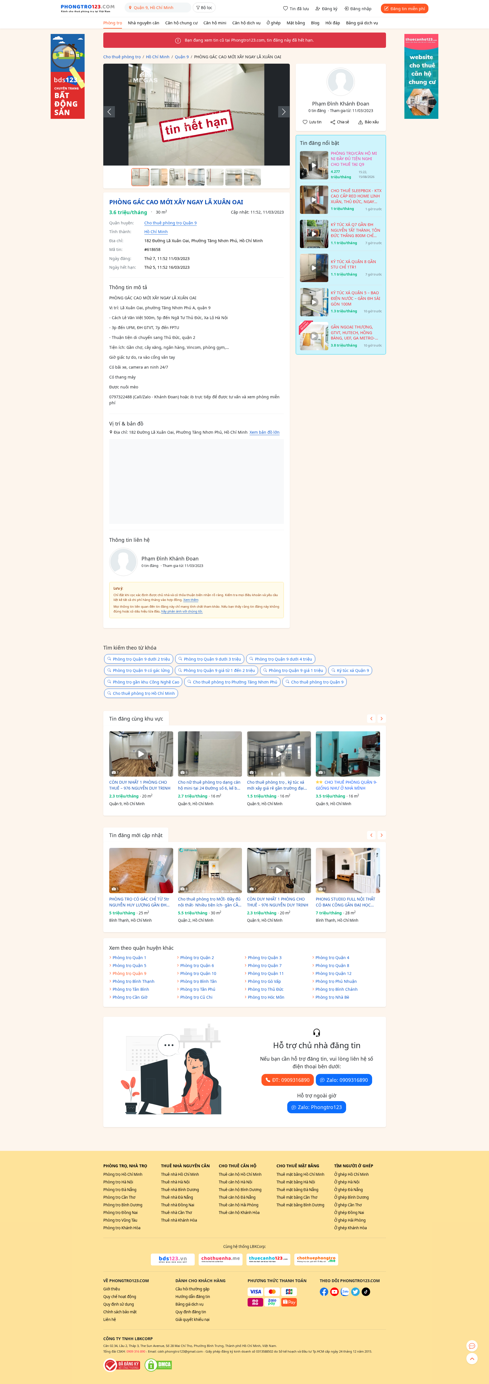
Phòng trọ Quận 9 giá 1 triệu (296, 670)
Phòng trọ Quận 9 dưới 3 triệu (212, 659)
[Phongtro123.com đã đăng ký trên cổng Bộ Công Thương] (121, 1365)
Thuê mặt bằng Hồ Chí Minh (300, 1174)
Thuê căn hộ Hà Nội (235, 1182)
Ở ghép (274, 22)
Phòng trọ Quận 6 (197, 965)
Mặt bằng (296, 22)
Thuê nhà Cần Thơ (176, 1212)
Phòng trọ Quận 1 (129, 957)
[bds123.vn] (173, 1259)
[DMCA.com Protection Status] (158, 1365)
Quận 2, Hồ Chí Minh (195, 920)
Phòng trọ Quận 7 (265, 965)
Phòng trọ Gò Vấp (264, 981)
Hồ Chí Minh (156, 231)
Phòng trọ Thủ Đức (266, 989)
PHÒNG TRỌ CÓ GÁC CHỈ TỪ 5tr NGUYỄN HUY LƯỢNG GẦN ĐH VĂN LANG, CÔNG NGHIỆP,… (139, 902)
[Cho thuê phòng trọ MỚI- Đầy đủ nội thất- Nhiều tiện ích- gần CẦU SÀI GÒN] (210, 870)
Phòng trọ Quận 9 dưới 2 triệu (141, 659)
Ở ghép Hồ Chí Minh (351, 1174)
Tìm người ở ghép (353, 1165)
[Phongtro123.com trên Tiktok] (366, 1294)
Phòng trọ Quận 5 (129, 965)
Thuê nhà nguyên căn (185, 1165)
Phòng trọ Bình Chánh (337, 989)
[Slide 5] (215, 177)
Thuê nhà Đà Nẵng (177, 1197)
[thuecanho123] (268, 1259)
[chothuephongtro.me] (316, 1259)
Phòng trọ (112, 22)
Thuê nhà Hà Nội (175, 1182)
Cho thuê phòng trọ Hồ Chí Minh (144, 693)
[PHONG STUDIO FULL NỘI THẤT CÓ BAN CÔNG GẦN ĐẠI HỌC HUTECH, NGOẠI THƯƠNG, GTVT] (348, 870)
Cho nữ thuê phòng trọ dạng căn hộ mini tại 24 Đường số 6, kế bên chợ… (210, 785)
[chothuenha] (221, 1259)
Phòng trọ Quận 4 (332, 957)
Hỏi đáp (332, 22)
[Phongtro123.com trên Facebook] (324, 1294)
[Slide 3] (178, 177)
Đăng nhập (361, 8)
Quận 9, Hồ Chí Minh (127, 803)
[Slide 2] (159, 177)
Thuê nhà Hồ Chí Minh (180, 1174)
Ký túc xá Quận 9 (353, 670)
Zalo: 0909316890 (347, 1079)
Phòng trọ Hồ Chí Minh (122, 1174)
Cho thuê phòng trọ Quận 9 (170, 222)
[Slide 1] (140, 177)
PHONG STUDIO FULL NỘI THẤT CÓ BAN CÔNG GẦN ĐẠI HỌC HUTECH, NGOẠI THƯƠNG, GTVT (346, 902)
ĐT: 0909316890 (291, 1079)
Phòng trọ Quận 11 (266, 973)
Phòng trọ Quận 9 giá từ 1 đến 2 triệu (219, 670)
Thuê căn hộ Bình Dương (240, 1189)
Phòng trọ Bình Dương (122, 1204)
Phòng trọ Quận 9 (129, 973)
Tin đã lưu (299, 8)
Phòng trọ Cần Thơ (119, 1197)
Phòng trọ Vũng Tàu (120, 1220)
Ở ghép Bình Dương (351, 1197)
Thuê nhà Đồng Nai (177, 1204)
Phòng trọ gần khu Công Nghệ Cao (146, 682)
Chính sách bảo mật (120, 1311)
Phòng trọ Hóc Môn (266, 997)
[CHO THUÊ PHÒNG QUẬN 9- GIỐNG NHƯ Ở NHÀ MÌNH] (348, 754)
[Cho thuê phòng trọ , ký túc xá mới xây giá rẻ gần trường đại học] (279, 754)
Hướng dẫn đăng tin (192, 1296)
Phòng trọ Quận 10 (198, 973)
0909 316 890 (135, 1351)
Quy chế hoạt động (119, 1296)
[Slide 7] (252, 177)
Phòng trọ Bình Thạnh (134, 981)
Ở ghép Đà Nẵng (348, 1189)
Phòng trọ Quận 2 (197, 957)
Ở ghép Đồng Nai (349, 1212)
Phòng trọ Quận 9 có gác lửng (141, 670)
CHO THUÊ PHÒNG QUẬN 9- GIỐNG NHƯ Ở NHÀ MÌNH (346, 785)
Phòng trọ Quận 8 (332, 965)
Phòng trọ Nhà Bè (332, 997)
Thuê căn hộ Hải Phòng (238, 1204)
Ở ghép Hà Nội (346, 1182)
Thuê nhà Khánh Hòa (179, 1220)
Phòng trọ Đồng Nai (120, 1212)
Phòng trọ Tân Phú (197, 989)
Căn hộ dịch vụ (246, 22)
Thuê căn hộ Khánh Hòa (239, 1212)
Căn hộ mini (214, 22)
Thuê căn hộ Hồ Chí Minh (240, 1174)
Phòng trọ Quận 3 (265, 957)
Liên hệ (109, 1319)
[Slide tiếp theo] (281, 111)
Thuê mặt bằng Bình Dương (300, 1204)
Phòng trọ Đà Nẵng (119, 1189)
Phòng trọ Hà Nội (118, 1182)
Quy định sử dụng (118, 1304)
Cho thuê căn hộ (237, 1165)
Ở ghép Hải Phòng (350, 1220)
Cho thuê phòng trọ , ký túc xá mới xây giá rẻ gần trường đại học (275, 785)
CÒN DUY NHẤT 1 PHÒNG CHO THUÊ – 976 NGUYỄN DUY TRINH (139, 785)
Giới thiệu (111, 1288)
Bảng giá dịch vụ (362, 22)
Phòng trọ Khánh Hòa (121, 1227)
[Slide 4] (196, 177)
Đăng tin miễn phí (408, 8)
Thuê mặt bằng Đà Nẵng (297, 1189)
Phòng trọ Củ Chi (196, 997)
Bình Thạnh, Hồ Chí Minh (130, 920)
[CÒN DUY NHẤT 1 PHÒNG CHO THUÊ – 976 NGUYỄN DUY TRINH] (141, 754)
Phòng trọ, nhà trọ (125, 1165)
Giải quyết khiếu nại (192, 1319)
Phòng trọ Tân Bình (131, 989)
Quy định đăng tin (190, 1311)
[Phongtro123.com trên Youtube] (334, 1294)
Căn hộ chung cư (181, 22)
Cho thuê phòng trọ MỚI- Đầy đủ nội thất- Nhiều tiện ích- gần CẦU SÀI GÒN (209, 902)
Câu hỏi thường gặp (192, 1288)
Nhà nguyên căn (143, 22)
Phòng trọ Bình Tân (198, 981)
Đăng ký (329, 8)
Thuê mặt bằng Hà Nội (295, 1182)
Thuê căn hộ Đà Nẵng (237, 1197)
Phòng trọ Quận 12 (333, 973)
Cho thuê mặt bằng (297, 1165)
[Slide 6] (234, 177)
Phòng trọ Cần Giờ (130, 997)
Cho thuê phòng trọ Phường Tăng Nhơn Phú (235, 682)
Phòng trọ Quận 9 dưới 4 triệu (283, 659)
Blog (315, 22)
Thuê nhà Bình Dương (180, 1189)
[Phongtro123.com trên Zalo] (345, 1294)
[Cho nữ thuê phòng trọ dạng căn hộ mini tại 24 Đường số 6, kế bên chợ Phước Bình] (210, 754)
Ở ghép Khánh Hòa (350, 1227)
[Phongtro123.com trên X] (355, 1294)
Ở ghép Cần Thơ (348, 1204)
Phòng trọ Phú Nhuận (336, 981)
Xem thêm (190, 600)
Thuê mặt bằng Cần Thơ (296, 1197)
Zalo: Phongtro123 (320, 1107)
